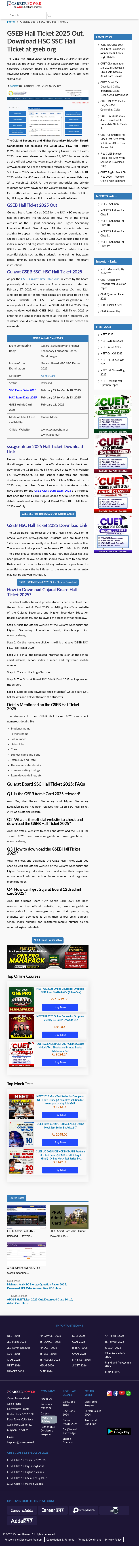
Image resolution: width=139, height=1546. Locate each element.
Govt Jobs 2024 (69, 1413)
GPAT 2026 (13, 1360)
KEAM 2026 (47, 1365)
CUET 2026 (14, 1354)
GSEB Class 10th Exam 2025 (52, 490)
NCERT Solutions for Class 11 (112, 233)
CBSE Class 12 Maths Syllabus (25, 1484)
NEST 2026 (14, 1365)
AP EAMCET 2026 (50, 1336)
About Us (46, 1399)
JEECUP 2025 (113, 1348)
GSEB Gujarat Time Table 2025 (40, 279)
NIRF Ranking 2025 (111, 305)
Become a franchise (46, 1406)
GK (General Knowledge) (70, 1431)
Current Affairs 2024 (70, 1422)
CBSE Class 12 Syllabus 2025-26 (26, 1460)
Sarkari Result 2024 (93, 1413)
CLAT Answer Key (110, 311)
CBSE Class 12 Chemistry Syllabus (27, 1478)
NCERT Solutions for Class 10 (112, 223)
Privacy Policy (113, 1540)
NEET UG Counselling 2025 (112, 372)
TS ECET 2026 (48, 1354)
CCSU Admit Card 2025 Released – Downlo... (21, 1233)
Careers (46, 1417)
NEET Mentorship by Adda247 (112, 271)
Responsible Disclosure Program (48, 1431)
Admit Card (48, 375)
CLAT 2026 (78, 1342)
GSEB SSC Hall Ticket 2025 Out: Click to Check (48, 514)
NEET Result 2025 (110, 347)
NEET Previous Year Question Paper (111, 383)
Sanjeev (14, 86)
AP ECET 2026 (48, 1348)
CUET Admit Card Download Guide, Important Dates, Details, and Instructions (114, 88)
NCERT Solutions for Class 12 (112, 244)
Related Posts (16, 1198)
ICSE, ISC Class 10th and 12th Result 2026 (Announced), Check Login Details (112, 51)
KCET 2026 (78, 1336)
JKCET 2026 (79, 1365)
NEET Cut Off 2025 (111, 353)
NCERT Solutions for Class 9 (112, 212)
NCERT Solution (109, 204)
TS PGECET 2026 (50, 1360)
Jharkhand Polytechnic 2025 (118, 1365)
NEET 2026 (14, 1336)
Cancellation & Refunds (60, 1540)
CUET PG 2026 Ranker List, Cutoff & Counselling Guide (113, 105)
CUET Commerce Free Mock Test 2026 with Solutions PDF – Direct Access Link (113, 141)
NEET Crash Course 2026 (48, 940)
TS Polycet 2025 (114, 1342)
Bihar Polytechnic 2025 (115, 1355)
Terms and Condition (91, 1422)
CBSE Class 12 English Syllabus (25, 1472)
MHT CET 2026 (81, 1360)
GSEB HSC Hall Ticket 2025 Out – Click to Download (48, 582)
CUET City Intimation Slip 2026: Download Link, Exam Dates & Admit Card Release (112, 70)
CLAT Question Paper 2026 (112, 296)
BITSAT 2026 (80, 1348)
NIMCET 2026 (15, 1371)
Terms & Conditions (89, 1540)
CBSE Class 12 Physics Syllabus (25, 1466)
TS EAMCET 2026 (50, 1342)
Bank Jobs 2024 (69, 1404)
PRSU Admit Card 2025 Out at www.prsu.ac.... (67, 1233)
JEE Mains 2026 (16, 1342)
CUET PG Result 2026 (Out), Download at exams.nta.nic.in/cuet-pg (113, 122)
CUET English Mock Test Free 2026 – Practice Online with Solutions (113, 176)
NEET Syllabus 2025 (111, 341)
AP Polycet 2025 (114, 1336)
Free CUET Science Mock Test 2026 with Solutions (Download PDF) (112, 160)
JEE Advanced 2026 (19, 1348)
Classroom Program (91, 1404)
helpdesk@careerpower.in (21, 1442)
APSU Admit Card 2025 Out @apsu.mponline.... (23, 1270)
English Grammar (68, 1441)
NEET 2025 (106, 334)
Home (11, 21)
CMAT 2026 (79, 1354)
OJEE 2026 (46, 1371)
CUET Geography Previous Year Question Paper (113, 284)
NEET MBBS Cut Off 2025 (112, 362)
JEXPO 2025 (112, 1372)
